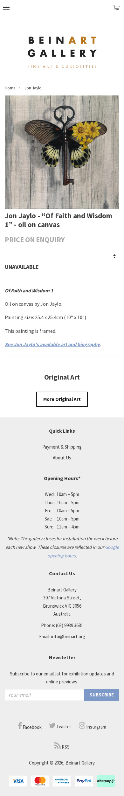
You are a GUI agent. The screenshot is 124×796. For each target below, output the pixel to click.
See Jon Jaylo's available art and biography (52, 344)
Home (10, 88)
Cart (118, 10)
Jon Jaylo (33, 88)
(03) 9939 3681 (69, 625)
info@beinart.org (68, 636)
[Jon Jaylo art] (62, 207)
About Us (62, 458)
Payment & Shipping (62, 447)
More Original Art (62, 399)
